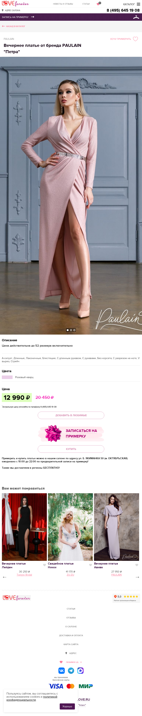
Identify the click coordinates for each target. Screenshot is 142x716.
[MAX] (80, 670)
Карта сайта (71, 644)
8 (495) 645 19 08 (123, 10)
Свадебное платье (61, 565)
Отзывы (71, 617)
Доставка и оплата (71, 635)
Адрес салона (12, 10)
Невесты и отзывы (63, 4)
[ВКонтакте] (61, 670)
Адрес (73, 653)
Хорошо (67, 706)
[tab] (68, 330)
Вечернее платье (14, 565)
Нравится (44, 565)
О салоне (71, 626)
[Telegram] (71, 670)
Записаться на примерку (81, 434)
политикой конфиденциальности (31, 698)
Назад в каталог (15, 26)
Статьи (86, 4)
